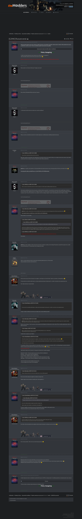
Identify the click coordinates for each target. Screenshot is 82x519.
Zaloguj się (66, 3)
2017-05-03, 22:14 (24, 457)
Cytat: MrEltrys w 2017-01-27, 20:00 (29, 153)
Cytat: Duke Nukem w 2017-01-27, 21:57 (30, 395)
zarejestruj (71, 3)
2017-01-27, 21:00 (24, 242)
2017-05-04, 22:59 (24, 475)
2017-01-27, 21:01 (24, 257)
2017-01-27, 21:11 (24, 300)
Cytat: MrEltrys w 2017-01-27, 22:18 (29, 417)
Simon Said (14, 65)
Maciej (14, 166)
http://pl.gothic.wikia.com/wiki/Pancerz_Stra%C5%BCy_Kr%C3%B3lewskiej (35, 171)
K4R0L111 (14, 42)
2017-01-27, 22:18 (24, 392)
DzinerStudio (71, 515)
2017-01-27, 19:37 (23, 42)
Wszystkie (71, 33)
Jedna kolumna (65, 517)
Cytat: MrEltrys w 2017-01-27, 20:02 (29, 184)
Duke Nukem (14, 276)
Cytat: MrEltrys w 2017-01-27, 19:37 (29, 231)
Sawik (49, 33)
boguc (14, 257)
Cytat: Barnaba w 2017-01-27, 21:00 (29, 318)
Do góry (41, 510)
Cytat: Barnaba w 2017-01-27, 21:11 (29, 370)
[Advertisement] (41, 22)
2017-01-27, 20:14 (24, 181)
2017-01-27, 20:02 (24, 132)
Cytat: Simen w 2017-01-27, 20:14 (28, 219)
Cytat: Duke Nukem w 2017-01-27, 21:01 (30, 303)
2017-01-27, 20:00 (24, 89)
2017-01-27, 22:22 (24, 414)
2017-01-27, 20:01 (24, 107)
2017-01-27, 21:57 (24, 368)
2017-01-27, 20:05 (24, 150)
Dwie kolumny (71, 517)
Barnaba (14, 242)
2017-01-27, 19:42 (24, 65)
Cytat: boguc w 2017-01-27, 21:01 (28, 328)
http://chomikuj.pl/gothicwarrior (25, 80)
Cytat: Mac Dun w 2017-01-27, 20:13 (29, 208)
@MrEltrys (22, 168)
